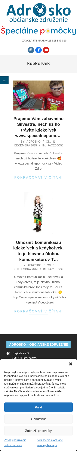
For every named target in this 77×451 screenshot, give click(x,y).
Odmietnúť (38, 419)
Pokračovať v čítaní (38, 177)
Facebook (55, 145)
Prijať (38, 407)
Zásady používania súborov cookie (15, 443)
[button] (70, 364)
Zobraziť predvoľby (38, 430)
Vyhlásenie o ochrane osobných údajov (50, 443)
